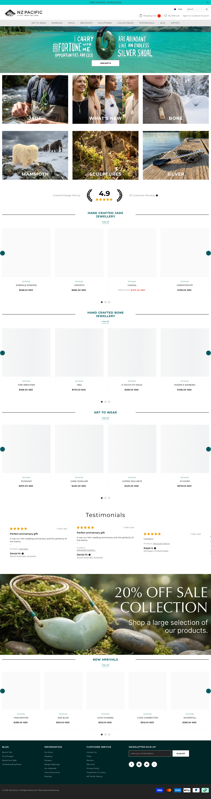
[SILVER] (176, 155)
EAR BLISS (63, 717)
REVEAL (105, 63)
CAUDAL (132, 285)
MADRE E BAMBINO (184, 385)
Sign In (186, 16)
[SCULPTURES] (105, 155)
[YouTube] (146, 764)
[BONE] (176, 99)
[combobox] (195, 9)
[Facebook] (131, 764)
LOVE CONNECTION (147, 717)
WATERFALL (189, 717)
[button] (2, 49)
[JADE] (35, 99)
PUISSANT (26, 481)
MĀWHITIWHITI (185, 285)
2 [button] (105, 302)
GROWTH (79, 285)
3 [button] (109, 302)
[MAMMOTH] (35, 155)
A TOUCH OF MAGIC (132, 385)
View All (105, 222)
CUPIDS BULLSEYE (132, 481)
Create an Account (200, 16)
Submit (181, 753)
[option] (105, 49)
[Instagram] (139, 764)
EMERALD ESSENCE (26, 285)
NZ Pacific (26, 281)
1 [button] (102, 302)
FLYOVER (185, 481)
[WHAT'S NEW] (105, 99)
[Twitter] (154, 764)
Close (207, 2)
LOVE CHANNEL (105, 717)
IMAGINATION (21, 717)
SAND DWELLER (79, 481)
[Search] (197, 9)
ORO (79, 385)
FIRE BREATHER (26, 385)
